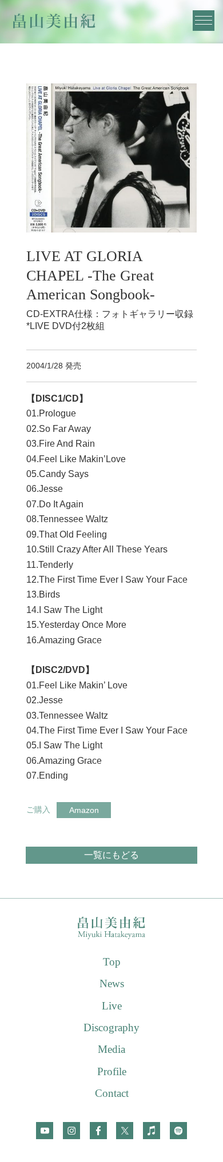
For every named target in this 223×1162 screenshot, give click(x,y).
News (111, 983)
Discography (111, 1027)
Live (112, 1006)
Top (112, 962)
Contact (112, 1093)
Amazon (84, 810)
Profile (111, 1071)
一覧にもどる (111, 855)
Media (111, 1049)
